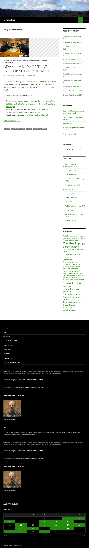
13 (21, 525)
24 (68, 528)
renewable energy (72, 289)
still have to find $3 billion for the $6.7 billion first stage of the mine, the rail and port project (30, 104)
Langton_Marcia (40, 129)
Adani (7, 129)
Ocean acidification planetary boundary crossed (73, 112)
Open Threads (73, 283)
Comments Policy (10, 341)
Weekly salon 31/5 (76, 43)
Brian (19, 75)
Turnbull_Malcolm (70, 307)
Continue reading (11, 120)
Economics (67, 259)
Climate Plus (9, 19)
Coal (29, 129)
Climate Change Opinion (72, 240)
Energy (77, 266)
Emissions (76, 264)
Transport (70, 175)
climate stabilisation (78, 249)
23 (56, 528)
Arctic (83, 236)
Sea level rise (68, 297)
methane (65, 277)
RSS (34, 379)
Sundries (66, 189)
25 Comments (30, 75)
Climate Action (70, 170)
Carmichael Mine (18, 129)
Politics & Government (73, 206)
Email (41, 379)
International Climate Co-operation (73, 275)
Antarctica (77, 236)
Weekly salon (69, 310)
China (83, 238)
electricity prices (67, 264)
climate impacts (71, 246)
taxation (78, 300)
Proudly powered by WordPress (13, 545)
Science (67, 210)
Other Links (7, 358)
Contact (6, 336)
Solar (64, 300)
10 (68, 522)
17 (68, 525)
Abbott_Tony (68, 236)
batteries (74, 238)
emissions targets (69, 266)
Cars (79, 238)
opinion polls (67, 286)
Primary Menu (86, 20)
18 (80, 525)
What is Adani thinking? (38, 115)
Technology (69, 221)
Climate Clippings (74, 243)
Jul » (83, 535)
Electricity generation (70, 262)
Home (5, 328)
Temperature (69, 302)
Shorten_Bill (79, 297)
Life (66, 202)
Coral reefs (71, 252)
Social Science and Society (74, 214)
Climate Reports (67, 249)
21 (33, 528)
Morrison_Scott (74, 277)
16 (56, 525)
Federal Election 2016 (69, 271)
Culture (67, 193)
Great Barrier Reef (68, 273)
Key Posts (7, 349)
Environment (34, 61)
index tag (39, 387)
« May (6, 535)
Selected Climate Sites (11, 362)
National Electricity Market (73, 279)
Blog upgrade (67, 123)
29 (44, 532)
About (5, 332)
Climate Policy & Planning (74, 179)
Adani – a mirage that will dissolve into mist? (27, 68)
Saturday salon (72, 294)
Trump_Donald (69, 305)
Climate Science (70, 185)
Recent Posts (8, 345)
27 (21, 532)
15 (44, 525)
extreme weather (70, 268)
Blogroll (7, 354)
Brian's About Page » (12, 419)
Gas (77, 271)
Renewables (67, 291)
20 (21, 528)
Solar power (70, 300)
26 (9, 532)
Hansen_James (78, 273)
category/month (28, 387)
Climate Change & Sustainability (15, 61)
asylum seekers (67, 238)
